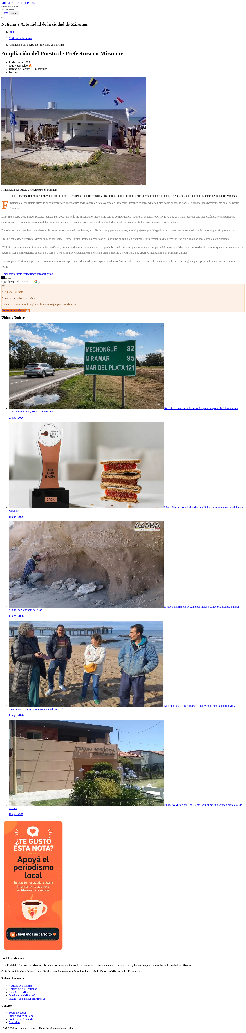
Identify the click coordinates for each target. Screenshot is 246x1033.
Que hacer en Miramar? (22, 995)
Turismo (48, 273)
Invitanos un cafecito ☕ (16, 310)
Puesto (18, 273)
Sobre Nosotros (17, 1012)
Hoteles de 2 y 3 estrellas (23, 988)
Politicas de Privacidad (21, 1019)
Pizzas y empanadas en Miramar (27, 998)
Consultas (14, 1022)
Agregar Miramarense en (20, 281)
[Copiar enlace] (6, 278)
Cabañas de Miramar (20, 992)
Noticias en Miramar (20, 38)
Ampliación (8, 273)
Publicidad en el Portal (21, 1015)
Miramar (39, 273)
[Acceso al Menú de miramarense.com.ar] (2, 17)
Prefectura (28, 273)
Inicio (12, 31)
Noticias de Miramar (20, 985)
